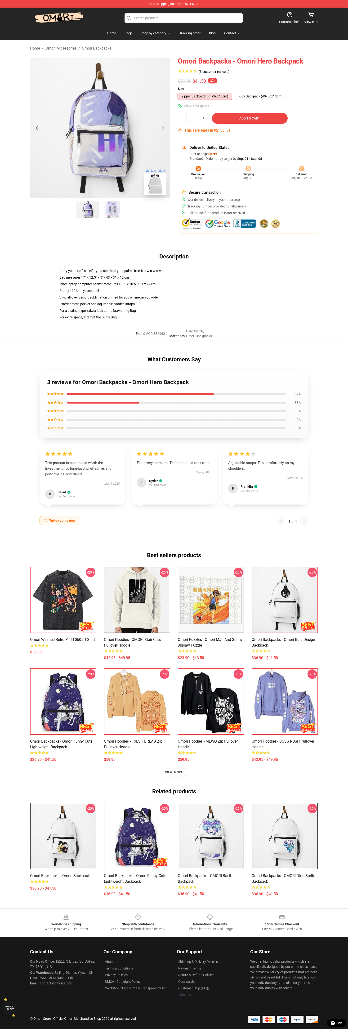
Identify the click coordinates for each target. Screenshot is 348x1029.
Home (35, 48)
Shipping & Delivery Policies (198, 962)
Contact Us (186, 981)
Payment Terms (189, 968)
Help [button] (339, 1023)
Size (181, 89)
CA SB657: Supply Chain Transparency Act (136, 988)
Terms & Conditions (119, 968)
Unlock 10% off (9, 1008)
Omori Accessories (60, 48)
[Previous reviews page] (281, 521)
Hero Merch (194, 331)
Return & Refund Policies (196, 975)
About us (111, 962)
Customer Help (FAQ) (193, 988)
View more (174, 772)
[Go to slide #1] (87, 209)
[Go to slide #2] (112, 209)
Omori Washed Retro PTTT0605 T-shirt (62, 639)
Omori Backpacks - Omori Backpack (60, 875)
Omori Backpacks (96, 48)
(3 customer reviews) (214, 72)
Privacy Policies (116, 975)
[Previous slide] (37, 128)
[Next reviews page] (304, 521)
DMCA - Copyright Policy (122, 981)
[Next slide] (163, 128)
